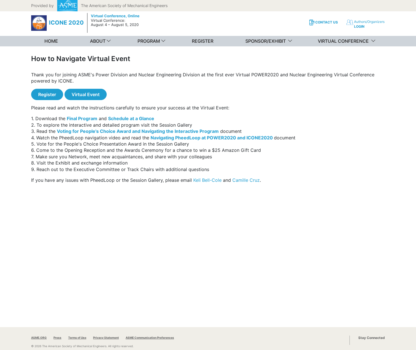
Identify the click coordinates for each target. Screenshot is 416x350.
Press (57, 337)
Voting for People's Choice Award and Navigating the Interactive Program (138, 131)
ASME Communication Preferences (150, 337)
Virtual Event (86, 94)
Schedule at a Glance (131, 118)
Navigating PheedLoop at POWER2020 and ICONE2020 (212, 138)
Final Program (82, 118)
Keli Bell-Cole (207, 180)
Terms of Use (77, 337)
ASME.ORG (39, 337)
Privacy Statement (106, 337)
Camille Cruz (246, 180)
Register (47, 94)
